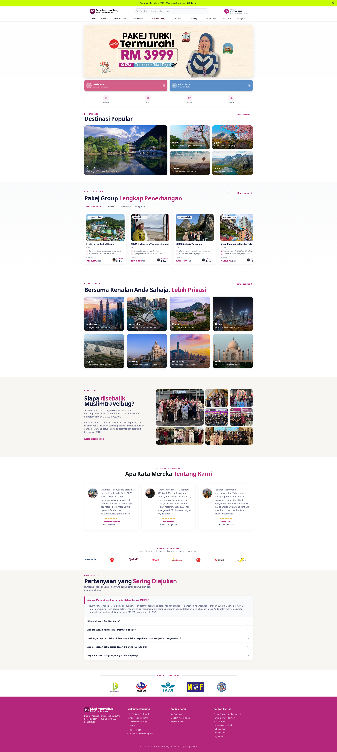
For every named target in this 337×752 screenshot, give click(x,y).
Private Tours (138, 19)
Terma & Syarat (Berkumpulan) (227, 714)
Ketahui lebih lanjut (94, 438)
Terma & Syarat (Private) (224, 718)
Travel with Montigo (158, 19)
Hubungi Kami (220, 729)
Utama (93, 19)
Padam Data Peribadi (223, 725)
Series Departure (119, 19)
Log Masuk (218, 736)
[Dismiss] (333, 3)
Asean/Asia (125, 206)
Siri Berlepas (176, 714)
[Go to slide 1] (166, 74)
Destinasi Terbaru (94, 206)
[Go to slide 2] (169, 74)
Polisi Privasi (219, 721)
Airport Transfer (210, 19)
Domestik (104, 19)
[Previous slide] (89, 51)
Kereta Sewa (226, 19)
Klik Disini (192, 3)
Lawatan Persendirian (180, 718)
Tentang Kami (241, 19)
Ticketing (193, 19)
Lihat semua (243, 114)
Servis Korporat (177, 19)
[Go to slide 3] (171, 74)
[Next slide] (248, 51)
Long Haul (140, 206)
